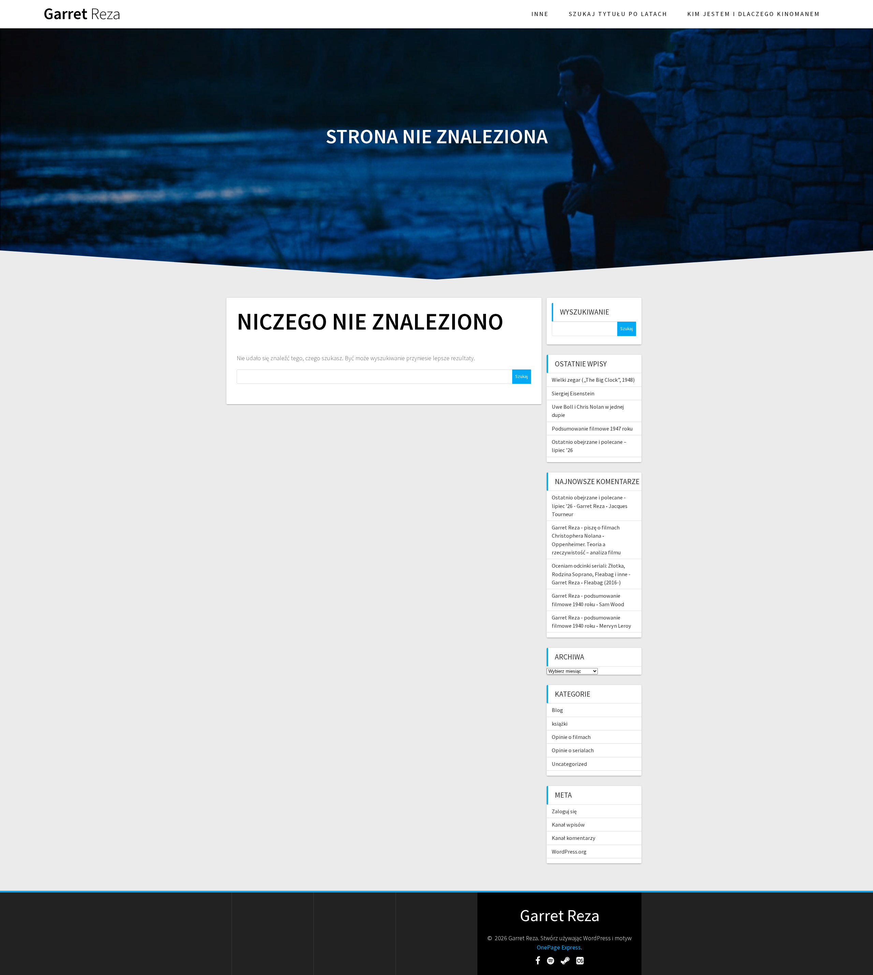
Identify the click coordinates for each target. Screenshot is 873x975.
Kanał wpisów (568, 824)
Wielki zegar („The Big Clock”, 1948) (593, 379)
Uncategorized (569, 763)
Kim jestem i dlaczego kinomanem (753, 14)
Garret (82, 14)
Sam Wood (611, 604)
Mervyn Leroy (615, 625)
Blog (557, 710)
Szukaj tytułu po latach (618, 14)
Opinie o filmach (571, 736)
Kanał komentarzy (573, 837)
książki (559, 723)
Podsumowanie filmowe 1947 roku (592, 428)
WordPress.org (569, 851)
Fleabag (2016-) (602, 582)
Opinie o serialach (573, 750)
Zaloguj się (564, 811)
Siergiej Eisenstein (573, 393)
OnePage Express (559, 947)
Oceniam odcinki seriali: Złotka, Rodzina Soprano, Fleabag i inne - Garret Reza (591, 574)
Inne (540, 14)
